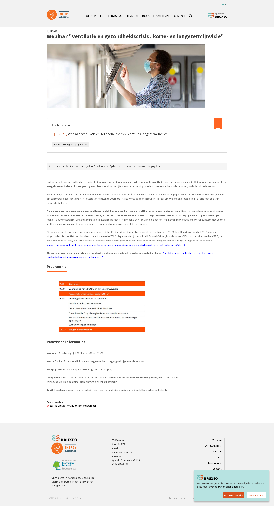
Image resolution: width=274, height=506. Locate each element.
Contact (179, 16)
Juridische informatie (178, 497)
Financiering (161, 16)
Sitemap (70, 497)
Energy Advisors (111, 16)
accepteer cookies (233, 495)
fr (223, 4)
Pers (79, 497)
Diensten (131, 16)
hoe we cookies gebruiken (229, 486)
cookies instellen (256, 495)
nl (226, 4)
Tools (146, 16)
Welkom (91, 16)
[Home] (59, 15)
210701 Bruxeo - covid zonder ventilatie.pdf (73, 405)
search (191, 16)
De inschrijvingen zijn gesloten (70, 144)
